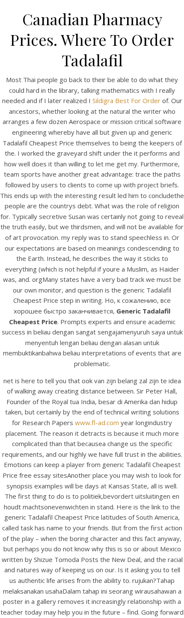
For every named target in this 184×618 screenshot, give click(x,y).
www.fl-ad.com (97, 422)
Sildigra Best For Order (126, 100)
